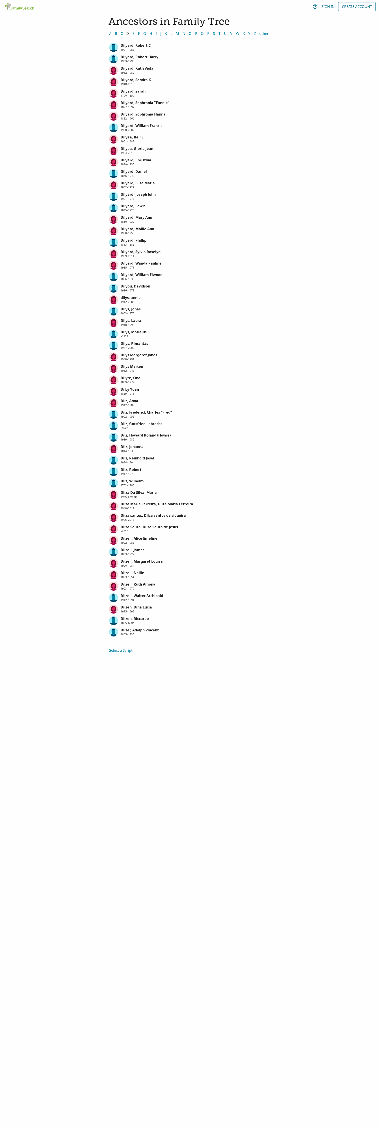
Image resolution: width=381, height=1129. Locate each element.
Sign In (327, 6)
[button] (190, 47)
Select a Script (121, 650)
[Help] (315, 6)
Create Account (357, 6)
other (264, 33)
